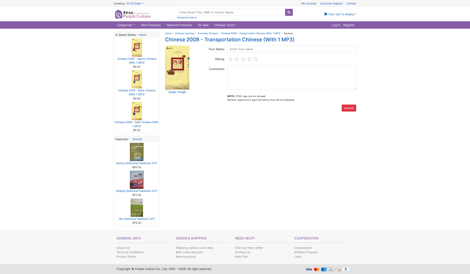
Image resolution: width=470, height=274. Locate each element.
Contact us (242, 252)
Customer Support (331, 3)
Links (297, 256)
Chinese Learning (184, 33)
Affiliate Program (306, 252)
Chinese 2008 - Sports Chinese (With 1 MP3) (136, 60)
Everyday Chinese (208, 33)
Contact (351, 3)
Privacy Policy (126, 256)
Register (349, 25)
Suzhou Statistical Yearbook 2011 (136, 163)
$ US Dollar (134, 3)
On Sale (203, 25)
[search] (289, 12)
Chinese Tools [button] (224, 25)
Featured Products (179, 25)
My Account (308, 3)
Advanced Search (187, 17)
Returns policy (186, 256)
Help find (241, 256)
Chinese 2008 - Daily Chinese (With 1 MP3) (137, 124)
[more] (136, 139)
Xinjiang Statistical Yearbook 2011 (136, 190)
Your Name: (217, 49)
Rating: (220, 59)
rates (209, 248)
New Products (151, 25)
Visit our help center (249, 248)
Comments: (217, 69)
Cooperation (303, 248)
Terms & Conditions (130, 252)
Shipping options (187, 248)
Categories (125, 25)
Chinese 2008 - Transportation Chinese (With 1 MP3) (250, 33)
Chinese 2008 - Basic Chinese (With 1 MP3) (136, 92)
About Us (123, 248)
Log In (336, 25)
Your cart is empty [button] (340, 14)
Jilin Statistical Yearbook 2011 (136, 218)
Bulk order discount (189, 252)
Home (168, 33)
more (142, 35)
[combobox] (231, 12)
